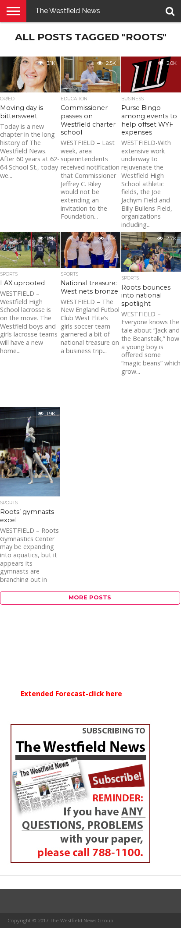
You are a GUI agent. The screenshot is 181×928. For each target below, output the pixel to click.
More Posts (90, 597)
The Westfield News (67, 11)
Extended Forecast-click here (71, 693)
